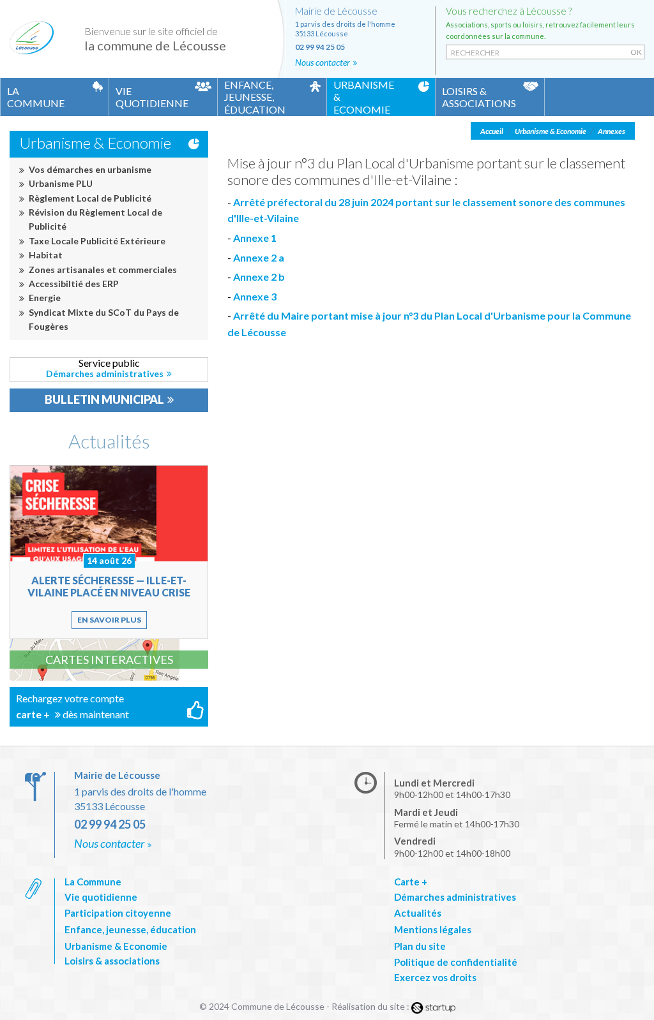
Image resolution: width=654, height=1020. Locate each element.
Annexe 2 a (258, 257)
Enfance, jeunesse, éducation (130, 929)
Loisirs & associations (112, 960)
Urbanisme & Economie (116, 946)
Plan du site (420, 946)
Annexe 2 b (259, 276)
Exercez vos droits (435, 977)
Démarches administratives (109, 368)
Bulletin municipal (104, 399)
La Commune (93, 881)
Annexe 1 (255, 238)
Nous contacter (109, 843)
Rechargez (109, 707)
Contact (360, 37)
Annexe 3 (255, 296)
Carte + (410, 881)
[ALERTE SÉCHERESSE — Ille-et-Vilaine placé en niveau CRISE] (109, 552)
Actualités (109, 440)
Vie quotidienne (101, 897)
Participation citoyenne (118, 913)
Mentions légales (432, 929)
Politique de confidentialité (455, 962)
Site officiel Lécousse (32, 39)
